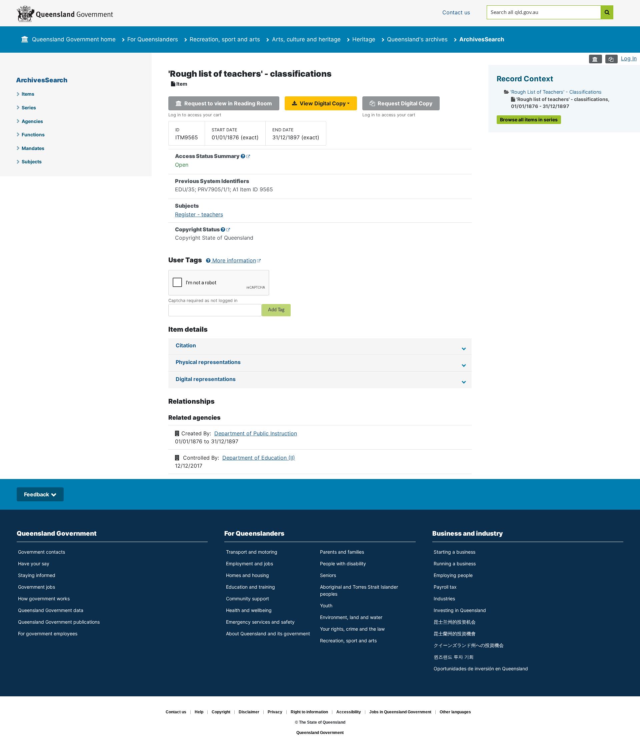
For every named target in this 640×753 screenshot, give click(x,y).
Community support (247, 598)
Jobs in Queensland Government (400, 712)
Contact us (176, 712)
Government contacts (41, 552)
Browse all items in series (529, 119)
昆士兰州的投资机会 (455, 622)
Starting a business (454, 552)
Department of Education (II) (258, 457)
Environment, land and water (351, 617)
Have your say (33, 563)
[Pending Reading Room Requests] (595, 59)
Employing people (453, 575)
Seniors (328, 575)
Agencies (32, 121)
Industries (444, 598)
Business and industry (467, 533)
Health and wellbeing (249, 610)
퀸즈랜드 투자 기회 (454, 657)
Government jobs (36, 587)
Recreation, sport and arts (225, 39)
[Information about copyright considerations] (225, 229)
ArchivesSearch (41, 80)
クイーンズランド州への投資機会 (469, 645)
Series (29, 107)
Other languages (455, 712)
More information (233, 260)
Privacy (275, 712)
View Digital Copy (321, 103)
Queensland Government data (50, 610)
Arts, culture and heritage (306, 39)
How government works (44, 598)
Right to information (309, 712)
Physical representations (208, 362)
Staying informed (36, 575)
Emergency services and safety (260, 622)
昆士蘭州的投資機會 (455, 633)
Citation (186, 345)
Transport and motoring (251, 552)
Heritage (363, 39)
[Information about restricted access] (245, 156)
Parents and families (342, 552)
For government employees (47, 633)
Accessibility (348, 712)
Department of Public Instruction (255, 433)
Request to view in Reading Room (227, 103)
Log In (629, 58)
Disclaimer (249, 712)
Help (199, 712)
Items (28, 94)
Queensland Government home (74, 39)
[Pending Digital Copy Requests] (611, 59)
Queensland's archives (417, 39)
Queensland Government (57, 533)
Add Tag (276, 310)
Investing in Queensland (460, 610)
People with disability (343, 563)
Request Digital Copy (403, 103)
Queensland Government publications (59, 622)
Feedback (36, 494)
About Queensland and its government (268, 633)
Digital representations (206, 379)
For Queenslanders (152, 39)
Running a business (455, 563)
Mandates (33, 148)
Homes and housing (247, 575)
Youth (326, 605)
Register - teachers (199, 214)
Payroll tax (445, 587)
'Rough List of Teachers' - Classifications (556, 92)
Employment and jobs (249, 563)
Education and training (250, 587)
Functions (33, 134)
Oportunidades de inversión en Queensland (481, 668)
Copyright (221, 712)
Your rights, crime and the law (352, 629)
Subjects (32, 161)
